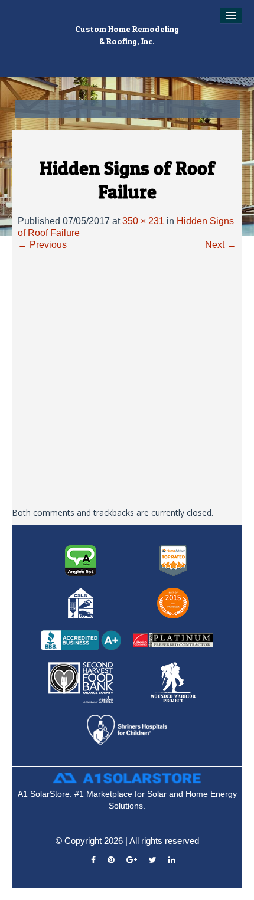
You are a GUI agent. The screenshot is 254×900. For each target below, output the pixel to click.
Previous (42, 245)
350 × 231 (143, 221)
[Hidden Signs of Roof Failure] (127, 379)
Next (220, 245)
